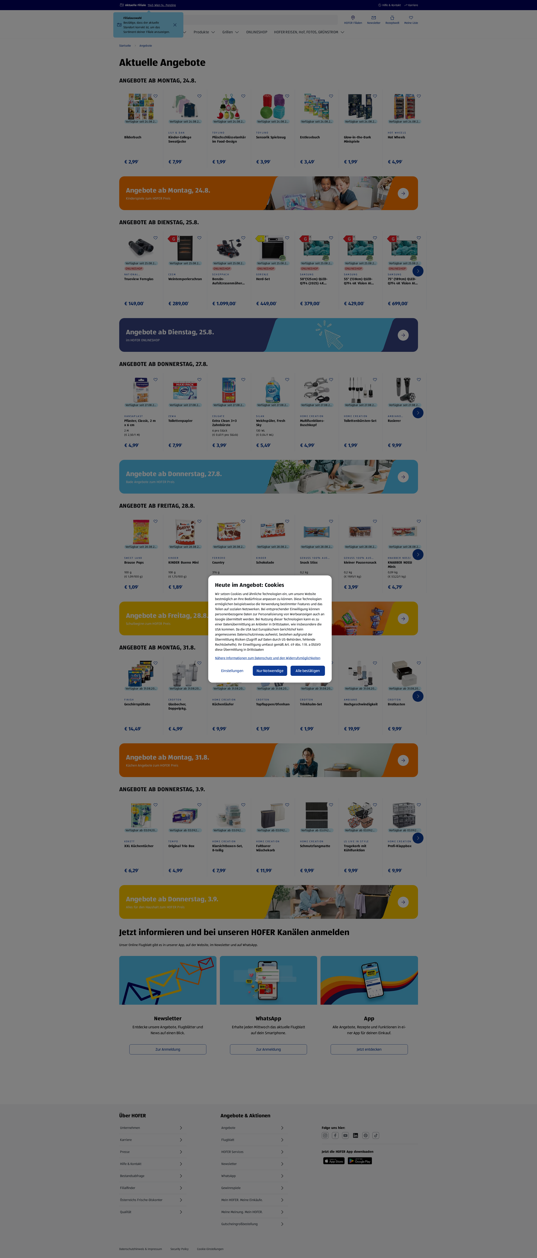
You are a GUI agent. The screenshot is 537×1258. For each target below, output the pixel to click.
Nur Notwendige (270, 671)
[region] (270, 629)
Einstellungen (232, 671)
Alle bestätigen (308, 671)
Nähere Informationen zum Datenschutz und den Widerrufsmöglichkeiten (267, 658)
